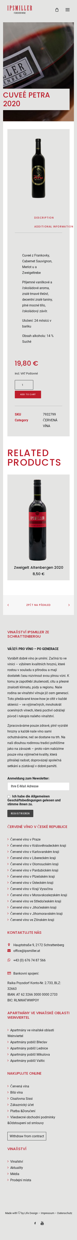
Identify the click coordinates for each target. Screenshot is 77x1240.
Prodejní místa (20, 1180)
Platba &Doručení (22, 1111)
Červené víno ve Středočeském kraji (35, 901)
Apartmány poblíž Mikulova (30, 1054)
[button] (67, 9)
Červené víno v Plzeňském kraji (32, 876)
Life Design (31, 1213)
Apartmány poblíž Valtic (27, 1061)
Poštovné (32, 373)
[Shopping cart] (55, 10)
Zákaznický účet (22, 1105)
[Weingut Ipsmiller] (19, 10)
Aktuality (16, 1168)
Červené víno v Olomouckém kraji (34, 864)
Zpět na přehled (38, 605)
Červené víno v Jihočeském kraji (33, 907)
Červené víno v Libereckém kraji (33, 858)
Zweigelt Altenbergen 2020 (38, 567)
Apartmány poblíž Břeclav (28, 1042)
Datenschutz (64, 1213)
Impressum (47, 1213)
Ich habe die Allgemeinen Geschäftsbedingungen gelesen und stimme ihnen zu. (34, 800)
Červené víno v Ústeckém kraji (31, 883)
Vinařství (16, 1161)
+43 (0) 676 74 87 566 (29, 960)
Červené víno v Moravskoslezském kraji (38, 895)
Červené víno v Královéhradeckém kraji (38, 846)
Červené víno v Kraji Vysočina (31, 889)
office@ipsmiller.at (26, 951)
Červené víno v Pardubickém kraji (34, 870)
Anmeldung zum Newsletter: (28, 778)
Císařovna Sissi (21, 1099)
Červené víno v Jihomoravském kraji (36, 914)
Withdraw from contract (27, 1136)
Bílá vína (16, 1092)
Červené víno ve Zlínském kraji (32, 920)
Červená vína (19, 1086)
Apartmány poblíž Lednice (29, 1048)
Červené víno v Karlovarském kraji (34, 852)
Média (14, 1174)
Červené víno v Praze (25, 839)
